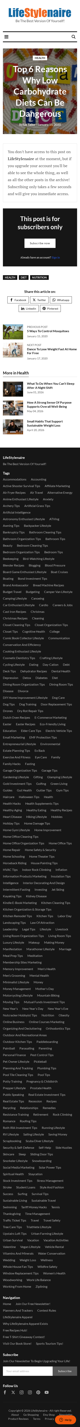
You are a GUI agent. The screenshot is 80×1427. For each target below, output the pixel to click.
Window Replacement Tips (21, 1273)
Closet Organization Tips (51, 625)
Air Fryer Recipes (14, 492)
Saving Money (57, 1134)
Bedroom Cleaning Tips (32, 545)
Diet (24, 277)
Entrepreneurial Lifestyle (19, 744)
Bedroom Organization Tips (21, 552)
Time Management (37, 1213)
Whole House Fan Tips (18, 1266)
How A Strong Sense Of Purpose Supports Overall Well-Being (49, 404)
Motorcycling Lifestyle (18, 995)
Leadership (10, 929)
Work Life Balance (39, 1280)
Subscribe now (40, 243)
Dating (33, 664)
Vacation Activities (56, 1240)
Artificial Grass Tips (37, 506)
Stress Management (50, 1180)
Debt (66, 664)
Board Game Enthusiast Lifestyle (24, 572)
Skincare (8, 1154)
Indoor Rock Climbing (36, 869)
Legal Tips (28, 929)
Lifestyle (45, 929)
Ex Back (40, 750)
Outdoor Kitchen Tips (17, 1041)
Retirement (40, 1114)
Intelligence (10, 883)
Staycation (35, 1174)
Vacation (33, 1240)
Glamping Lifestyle (59, 777)
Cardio (43, 605)
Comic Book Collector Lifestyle (23, 638)
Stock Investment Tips (17, 1180)
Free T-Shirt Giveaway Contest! (24, 1337)
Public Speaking (13, 1094)
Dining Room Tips (61, 684)
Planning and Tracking (18, 1068)
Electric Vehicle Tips (59, 730)
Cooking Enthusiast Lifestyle (22, 651)
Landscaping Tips (14, 922)
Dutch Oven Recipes (16, 717)
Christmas (37, 611)
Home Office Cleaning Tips (20, 836)
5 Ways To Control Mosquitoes (48, 331)
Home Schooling (14, 856)
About (15, 1414)
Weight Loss (28, 1260)
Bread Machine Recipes (48, 585)
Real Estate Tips (13, 1101)
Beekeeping (10, 558)
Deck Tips (9, 671)
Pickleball (40, 1061)
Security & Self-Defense (18, 1147)
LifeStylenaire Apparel (17, 1317)
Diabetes (42, 678)
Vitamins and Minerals (18, 1253)
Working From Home (17, 1286)
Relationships (29, 1108)
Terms (36, 1418)
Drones (8, 711)
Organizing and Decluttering (22, 1028)
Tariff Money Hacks (34, 1207)
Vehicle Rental (54, 1247)
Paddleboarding (47, 1041)
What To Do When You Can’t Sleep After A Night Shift (50, 385)
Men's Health (47, 969)
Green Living (58, 783)
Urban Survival (13, 1240)
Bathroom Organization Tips (22, 539)
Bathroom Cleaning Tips (45, 532)
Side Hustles (64, 1147)
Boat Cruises (59, 572)
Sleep (22, 1154)
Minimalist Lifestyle (16, 982)
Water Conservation (51, 1253)
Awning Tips (11, 525)
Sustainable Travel (43, 1200)
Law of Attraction (42, 922)
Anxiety (48, 499)
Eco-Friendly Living (52, 724)
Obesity (64, 1015)
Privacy (49, 1418)
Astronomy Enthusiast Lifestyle (24, 519)
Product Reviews (18, 1418)
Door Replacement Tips (56, 704)
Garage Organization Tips (20, 770)
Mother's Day (44, 989)
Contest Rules (46, 1310)
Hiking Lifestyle (36, 816)
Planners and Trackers (18, 1310)
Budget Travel (12, 592)
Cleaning (38, 618)
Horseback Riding (14, 863)
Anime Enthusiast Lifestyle (20, 499)
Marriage (65, 949)
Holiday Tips (11, 823)
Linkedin (31, 308)
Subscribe (65, 1371)
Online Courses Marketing (46, 1022)
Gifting (38, 777)
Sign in (56, 257)
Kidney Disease (36, 896)
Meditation (35, 955)
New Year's (10, 1008)
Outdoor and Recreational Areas (25, 1035)
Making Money (54, 942)
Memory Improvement (18, 969)
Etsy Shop (49, 1414)
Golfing (41, 783)
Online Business (13, 1022)
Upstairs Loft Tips (15, 1233)
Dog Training (27, 704)
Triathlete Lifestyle (38, 1227)
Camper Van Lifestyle (58, 592)
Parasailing (26, 1048)
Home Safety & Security (40, 850)
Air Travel (36, 492)
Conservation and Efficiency (22, 644)
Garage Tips (49, 770)
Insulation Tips (61, 876)
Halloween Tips (29, 797)
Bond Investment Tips (32, 578)
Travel (35, 1220)
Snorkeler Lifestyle (15, 1161)
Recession (35, 1101)
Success (8, 1194)
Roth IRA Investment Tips (20, 1127)
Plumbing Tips (46, 1068)
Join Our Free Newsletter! (33, 1304)
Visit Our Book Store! (17, 1343)
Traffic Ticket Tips (14, 1220)
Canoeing (37, 598)
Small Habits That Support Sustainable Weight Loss (45, 423)
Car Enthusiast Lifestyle (19, 605)
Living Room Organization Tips (23, 936)
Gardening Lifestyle (16, 777)
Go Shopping (31, 1414)
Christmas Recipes (15, 618)
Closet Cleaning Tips (16, 625)
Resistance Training (16, 1114)
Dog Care (58, 697)
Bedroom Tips (53, 552)
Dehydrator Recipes (33, 671)
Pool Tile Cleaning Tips (18, 1075)
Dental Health (60, 671)
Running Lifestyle (53, 1127)
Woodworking (12, 1280)
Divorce (23, 691)
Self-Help (45, 1147)
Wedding (9, 1260)
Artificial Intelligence (16, 512)
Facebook (20, 300)
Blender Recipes (13, 565)
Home (7, 1304)
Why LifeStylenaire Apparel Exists (25, 1323)
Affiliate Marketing (57, 486)
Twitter (41, 300)
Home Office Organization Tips (23, 843)
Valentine (9, 1247)
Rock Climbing (62, 1114)
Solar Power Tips (50, 1167)
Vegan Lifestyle (30, 1247)
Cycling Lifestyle (14, 664)
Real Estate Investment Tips (46, 1094)
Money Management (17, 989)
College (55, 631)
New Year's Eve (58, 1008)
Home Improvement (47, 830)
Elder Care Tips (31, 730)
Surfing (22, 1194)
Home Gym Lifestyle (16, 830)
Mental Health (39, 975)
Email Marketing (14, 737)
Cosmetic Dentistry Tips (19, 658)
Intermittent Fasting (16, 889)
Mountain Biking (48, 995)
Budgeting (33, 592)
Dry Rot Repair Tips (30, 711)
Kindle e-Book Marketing (20, 902)
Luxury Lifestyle (13, 942)
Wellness (47, 1260)
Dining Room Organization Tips (24, 684)
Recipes (51, 1101)
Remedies (49, 1108)
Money (38, 982)
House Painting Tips (44, 863)
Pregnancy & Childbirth (42, 1081)
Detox (27, 678)
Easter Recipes (25, 724)
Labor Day (64, 916)
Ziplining (41, 1286)
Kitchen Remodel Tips (17, 916)
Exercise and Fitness (16, 757)
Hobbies (57, 816)
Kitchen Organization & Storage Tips (27, 909)
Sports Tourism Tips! (49, 1343)
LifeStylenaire (39, 1410)
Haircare (8, 797)
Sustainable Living (15, 1200)
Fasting (30, 764)
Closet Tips (10, 631)
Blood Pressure (55, 565)
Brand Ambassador (16, 585)
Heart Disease (12, 816)
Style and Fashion (52, 1187)
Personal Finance (14, 1055)
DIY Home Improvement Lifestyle (25, 697)
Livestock (62, 929)
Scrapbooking (12, 1141)
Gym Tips (62, 790)
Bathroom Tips (55, 539)
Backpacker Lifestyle (37, 525)
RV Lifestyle (11, 1134)
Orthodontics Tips (58, 1028)
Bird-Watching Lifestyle (38, 558)
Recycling (9, 1108)
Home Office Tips (60, 843)
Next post (34, 345)
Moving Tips (11, 1002)
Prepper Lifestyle (14, 1088)
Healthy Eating (36, 810)
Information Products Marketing (24, 876)
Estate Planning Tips (16, 750)
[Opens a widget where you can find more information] (65, 1420)
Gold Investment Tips (17, 783)
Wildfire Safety (47, 1266)
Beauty (7, 545)
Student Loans (25, 1187)
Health (40, 58)
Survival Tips (40, 1194)
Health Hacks (12, 803)
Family (55, 757)
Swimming (10, 1207)
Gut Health (24, 790)
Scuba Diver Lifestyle (39, 1141)
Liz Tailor (27, 124)
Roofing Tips (28, 1121)
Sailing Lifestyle (33, 1134)
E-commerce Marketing (51, 717)
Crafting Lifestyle (51, 658)
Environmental (50, 744)
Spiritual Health (13, 1174)
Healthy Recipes (61, 810)
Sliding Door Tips (41, 1154)
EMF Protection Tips (43, 737)
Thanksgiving (12, 1213)
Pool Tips (44, 1075)
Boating (8, 578)
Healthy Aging (12, 810)
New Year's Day (32, 1008)
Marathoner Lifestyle (40, 949)
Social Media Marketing (18, 1167)
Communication (59, 638)
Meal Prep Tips (13, 955)
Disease (8, 691)
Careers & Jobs (63, 605)
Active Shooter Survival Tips (21, 486)
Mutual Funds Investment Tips (44, 1002)
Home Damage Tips (37, 823)
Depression (10, 678)
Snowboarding (41, 1161)
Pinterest (52, 308)
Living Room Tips (59, 936)
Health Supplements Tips (42, 803)
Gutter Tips (44, 790)
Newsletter (66, 1414)
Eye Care (41, 757)
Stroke (7, 1187)
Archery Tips (11, 506)
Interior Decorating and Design (44, 883)
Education (10, 730)
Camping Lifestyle (15, 598)
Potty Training (12, 1081)
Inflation (61, 869)
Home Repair (11, 850)
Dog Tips (9, 704)
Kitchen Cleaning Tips (55, 902)
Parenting (45, 1048)
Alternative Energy (59, 492)
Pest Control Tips (42, 1055)
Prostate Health (40, 1088)
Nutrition (39, 277)
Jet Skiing (57, 889)
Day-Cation (50, 664)
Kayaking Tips (12, 896)
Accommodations (14, 479)
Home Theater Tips (42, 856)
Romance (9, 1121)
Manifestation (12, 949)
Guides (7, 790)
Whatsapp (63, 300)
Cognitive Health (33, 631)
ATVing (54, 519)
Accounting (38, 479)
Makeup (34, 942)
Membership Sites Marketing (22, 962)
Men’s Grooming (14, 975)
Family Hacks (12, 764)
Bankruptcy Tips (14, 532)
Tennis (55, 1207)
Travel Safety (51, 1220)
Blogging (34, 565)
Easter (7, 724)
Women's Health (54, 1273)
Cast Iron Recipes (14, 611)
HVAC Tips (10, 869)
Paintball (9, 1048)
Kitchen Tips (45, 916)
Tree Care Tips (12, 1227)
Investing (41, 889)
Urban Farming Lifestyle (47, 1233)
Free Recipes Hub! (15, 1330)
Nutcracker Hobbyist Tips (20, 1015)
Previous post (37, 326)
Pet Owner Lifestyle (16, 1061)
